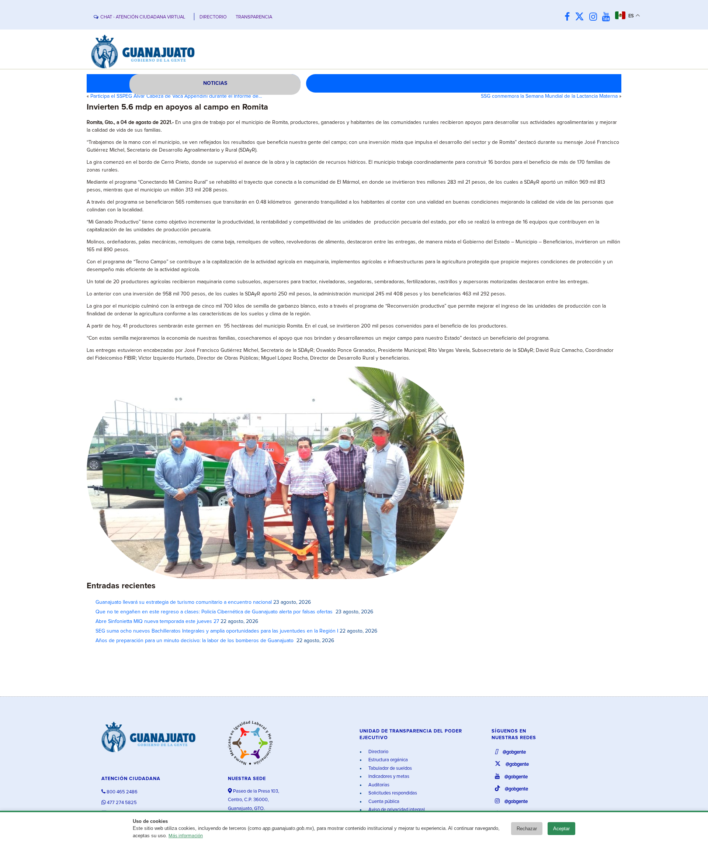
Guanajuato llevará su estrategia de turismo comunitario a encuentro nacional (184, 602)
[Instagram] (595, 17)
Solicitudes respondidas (392, 793)
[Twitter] (581, 17)
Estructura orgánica (387, 760)
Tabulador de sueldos (389, 768)
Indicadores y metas (388, 776)
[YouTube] (608, 17)
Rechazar (527, 828)
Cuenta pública (383, 801)
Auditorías (378, 785)
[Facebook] (569, 17)
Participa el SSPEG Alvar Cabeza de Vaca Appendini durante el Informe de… (176, 96)
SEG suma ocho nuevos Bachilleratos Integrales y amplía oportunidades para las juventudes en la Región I (217, 631)
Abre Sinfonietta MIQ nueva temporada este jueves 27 (157, 621)
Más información (186, 836)
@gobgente (514, 752)
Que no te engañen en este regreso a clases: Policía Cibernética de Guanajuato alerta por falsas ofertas (215, 611)
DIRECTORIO (213, 17)
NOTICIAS (215, 83)
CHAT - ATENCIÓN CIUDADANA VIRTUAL (142, 17)
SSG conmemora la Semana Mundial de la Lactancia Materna (549, 96)
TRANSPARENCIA (254, 17)
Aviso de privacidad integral (396, 809)
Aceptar (561, 828)
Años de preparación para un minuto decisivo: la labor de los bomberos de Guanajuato (195, 640)
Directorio (377, 751)
